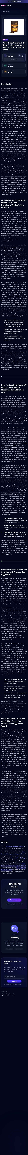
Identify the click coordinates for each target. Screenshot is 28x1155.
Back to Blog (6, 11)
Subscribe (14, 981)
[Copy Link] (13, 994)
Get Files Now (15, 900)
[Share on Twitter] (2, 995)
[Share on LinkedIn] (6, 995)
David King (10, 56)
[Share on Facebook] (10, 995)
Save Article (14, 59)
